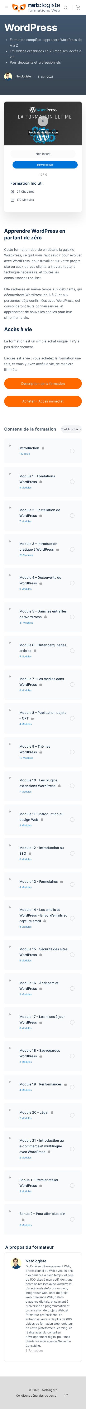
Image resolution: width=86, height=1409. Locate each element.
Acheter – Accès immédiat (43, 401)
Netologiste (36, 1261)
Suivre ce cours (45, 164)
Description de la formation (43, 383)
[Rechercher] (66, 7)
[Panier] (78, 7)
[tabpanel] (43, 320)
